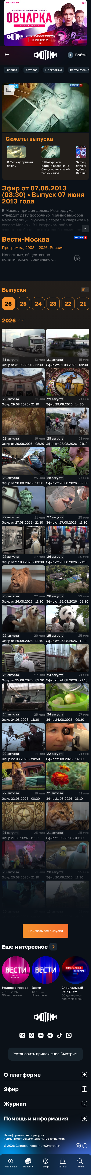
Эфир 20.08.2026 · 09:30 (21, 916)
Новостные (12, 255)
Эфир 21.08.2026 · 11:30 (20, 838)
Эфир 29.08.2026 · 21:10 (20, 404)
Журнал (15, 1103)
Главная (11, 70)
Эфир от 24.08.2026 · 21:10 (66, 680)
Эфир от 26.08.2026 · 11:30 (22, 601)
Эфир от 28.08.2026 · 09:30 (67, 483)
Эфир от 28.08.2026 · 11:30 (22, 483)
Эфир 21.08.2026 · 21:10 (64, 798)
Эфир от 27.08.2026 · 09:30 (23, 562)
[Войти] (70, 55)
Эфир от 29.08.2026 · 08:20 (23, 443)
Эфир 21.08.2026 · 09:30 (65, 838)
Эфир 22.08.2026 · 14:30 (65, 759)
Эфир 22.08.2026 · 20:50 (21, 759)
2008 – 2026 (36, 247)
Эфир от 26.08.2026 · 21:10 (66, 562)
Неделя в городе (15, 987)
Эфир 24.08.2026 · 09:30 (65, 719)
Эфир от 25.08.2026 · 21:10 (22, 641)
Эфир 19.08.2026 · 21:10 (64, 916)
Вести (36, 987)
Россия (56, 247)
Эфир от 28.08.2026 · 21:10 (66, 443)
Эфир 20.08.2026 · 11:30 (64, 877)
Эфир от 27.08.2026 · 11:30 (66, 522)
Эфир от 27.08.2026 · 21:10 (22, 522)
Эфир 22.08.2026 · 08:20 (21, 798)
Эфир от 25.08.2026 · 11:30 (66, 641)
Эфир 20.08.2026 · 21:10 (20, 877)
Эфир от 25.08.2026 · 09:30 (23, 680)
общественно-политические (27, 257)
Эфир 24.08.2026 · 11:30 (20, 719)
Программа (53, 70)
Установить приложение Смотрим (45, 1054)
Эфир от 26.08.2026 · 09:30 (67, 601)
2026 (21, 320)
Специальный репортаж (72, 989)
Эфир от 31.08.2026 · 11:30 (22, 365)
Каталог (31, 70)
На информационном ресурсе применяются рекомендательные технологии (35, 1137)
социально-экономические (27, 261)
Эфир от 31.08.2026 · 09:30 (67, 365)
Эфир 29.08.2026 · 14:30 (65, 404)
